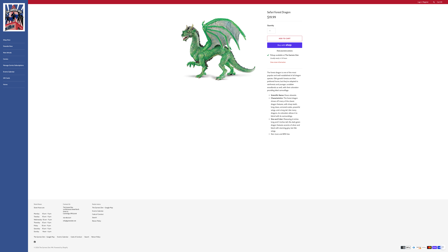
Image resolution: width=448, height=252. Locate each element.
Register (425, 2)
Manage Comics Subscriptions (13, 65)
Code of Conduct (97, 214)
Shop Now (6, 40)
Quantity (270, 25)
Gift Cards (6, 78)
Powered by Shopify (61, 247)
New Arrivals (7, 53)
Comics (5, 59)
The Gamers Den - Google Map (102, 208)
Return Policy (96, 221)
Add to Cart (284, 38)
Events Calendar (8, 72)
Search (94, 217)
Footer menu (96, 204)
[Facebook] (35, 242)
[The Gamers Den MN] (14, 17)
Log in (420, 2)
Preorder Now (8, 46)
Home (5, 84)
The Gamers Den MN (46, 247)
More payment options (285, 51)
